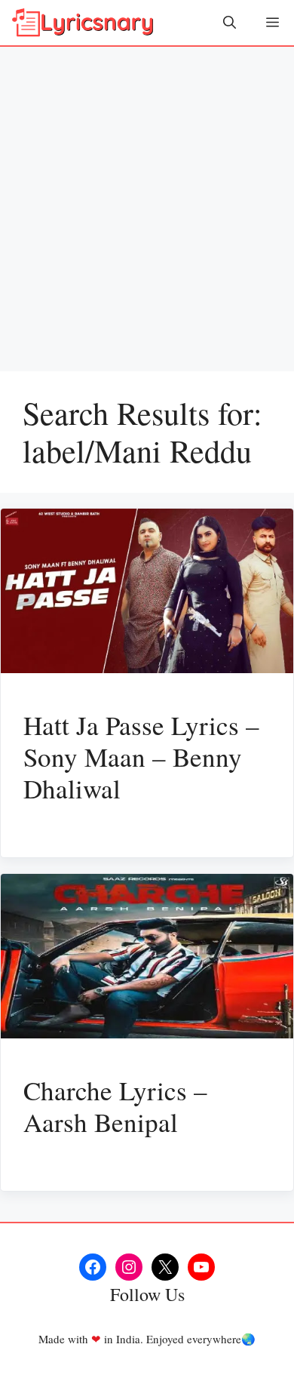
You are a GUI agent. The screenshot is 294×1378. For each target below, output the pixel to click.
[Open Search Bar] (229, 22)
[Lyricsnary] (83, 22)
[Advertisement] (147, 201)
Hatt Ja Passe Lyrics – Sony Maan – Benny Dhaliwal (141, 756)
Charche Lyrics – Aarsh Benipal (115, 1106)
